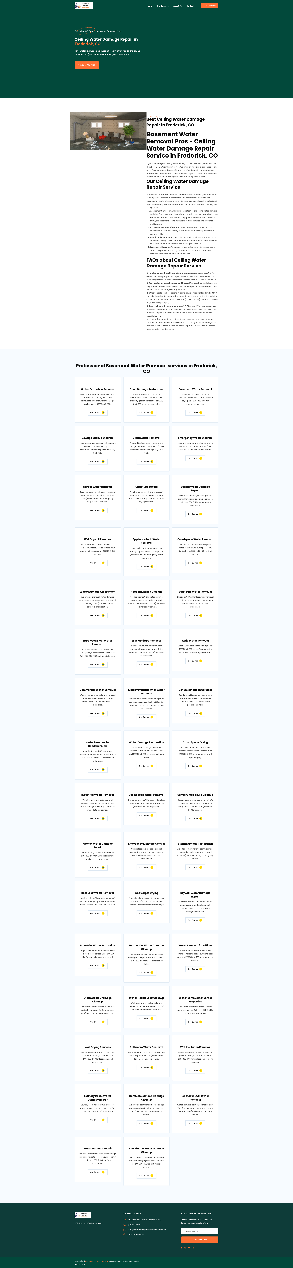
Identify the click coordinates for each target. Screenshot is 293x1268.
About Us (177, 6)
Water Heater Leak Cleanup (146, 998)
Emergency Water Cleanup (195, 438)
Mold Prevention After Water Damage (146, 691)
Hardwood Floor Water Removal (97, 642)
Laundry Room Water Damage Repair (97, 1097)
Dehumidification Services (195, 690)
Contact (190, 6)
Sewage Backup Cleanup (98, 438)
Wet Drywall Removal (97, 539)
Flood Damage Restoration (146, 389)
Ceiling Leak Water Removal (146, 795)
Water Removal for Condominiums (98, 744)
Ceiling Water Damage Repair (195, 488)
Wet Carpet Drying (146, 893)
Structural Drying (146, 487)
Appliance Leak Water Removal (146, 541)
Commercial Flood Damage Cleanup (146, 1097)
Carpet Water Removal (97, 487)
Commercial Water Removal (98, 690)
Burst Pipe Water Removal (195, 592)
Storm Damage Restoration (195, 844)
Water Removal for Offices (195, 945)
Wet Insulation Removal (195, 1047)
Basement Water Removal (195, 389)
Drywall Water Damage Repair (195, 894)
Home (149, 6)
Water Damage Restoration (146, 742)
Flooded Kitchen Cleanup (146, 592)
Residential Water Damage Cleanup (146, 947)
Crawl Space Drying (195, 742)
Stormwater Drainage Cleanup (98, 999)
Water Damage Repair (97, 1148)
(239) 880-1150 (209, 5)
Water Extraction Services (97, 389)
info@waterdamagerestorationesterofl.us (147, 1229)
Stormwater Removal (146, 438)
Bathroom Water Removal (146, 1047)
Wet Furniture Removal (146, 640)
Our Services (163, 6)
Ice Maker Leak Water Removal (195, 1097)
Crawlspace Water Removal (195, 539)
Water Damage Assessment (97, 592)
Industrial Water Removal (97, 795)
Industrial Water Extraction (97, 945)
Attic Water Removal (195, 640)
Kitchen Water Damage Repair (98, 845)
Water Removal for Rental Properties (195, 999)
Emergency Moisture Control (146, 844)
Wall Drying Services (98, 1047)
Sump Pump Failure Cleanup (195, 795)
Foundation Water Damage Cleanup (146, 1150)
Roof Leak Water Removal (97, 893)
